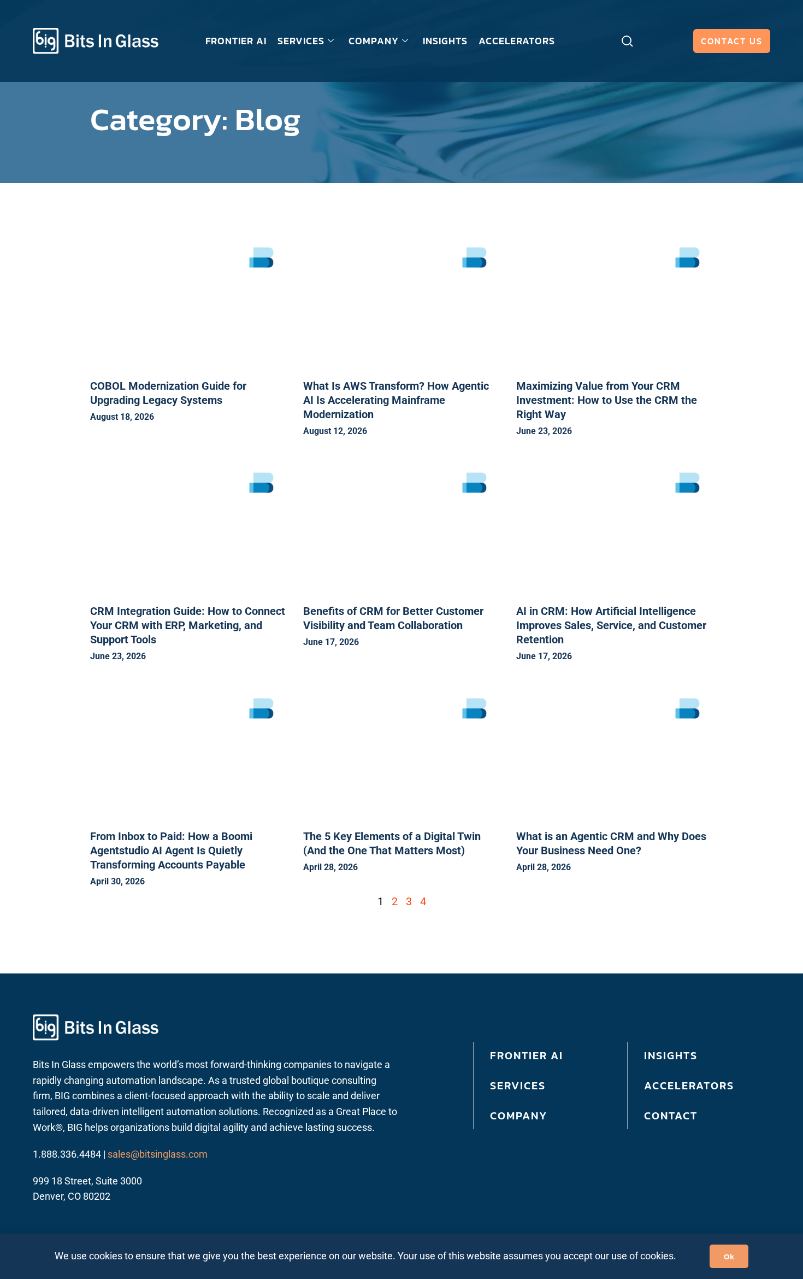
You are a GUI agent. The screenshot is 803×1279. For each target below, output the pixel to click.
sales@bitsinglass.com (158, 1154)
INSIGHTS (445, 40)
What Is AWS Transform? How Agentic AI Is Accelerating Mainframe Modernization (396, 400)
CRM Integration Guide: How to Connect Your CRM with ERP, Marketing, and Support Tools (187, 625)
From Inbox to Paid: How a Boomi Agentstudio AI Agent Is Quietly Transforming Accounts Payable (171, 850)
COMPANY (374, 40)
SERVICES (300, 40)
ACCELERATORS (517, 40)
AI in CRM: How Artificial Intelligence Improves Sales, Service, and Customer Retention (611, 625)
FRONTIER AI (236, 40)
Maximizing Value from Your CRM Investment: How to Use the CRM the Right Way (606, 400)
